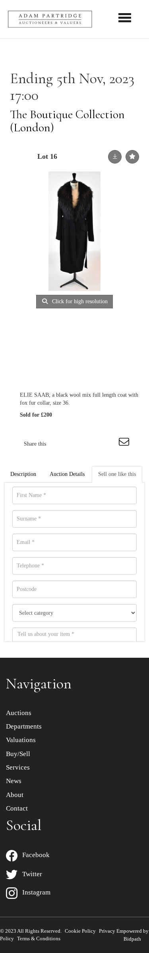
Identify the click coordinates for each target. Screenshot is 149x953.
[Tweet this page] (75, 444)
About (14, 795)
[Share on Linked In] (92, 444)
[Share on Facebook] (59, 444)
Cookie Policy (80, 931)
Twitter (29, 874)
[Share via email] (125, 444)
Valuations (21, 740)
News (13, 781)
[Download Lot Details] (115, 157)
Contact (17, 808)
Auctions (18, 713)
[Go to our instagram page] (108, 444)
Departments (24, 726)
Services (18, 767)
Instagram (33, 892)
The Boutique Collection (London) (67, 121)
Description (23, 474)
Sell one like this (117, 474)
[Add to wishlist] (132, 157)
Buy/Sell (18, 754)
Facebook (33, 855)
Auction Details (67, 474)
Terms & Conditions (38, 938)
